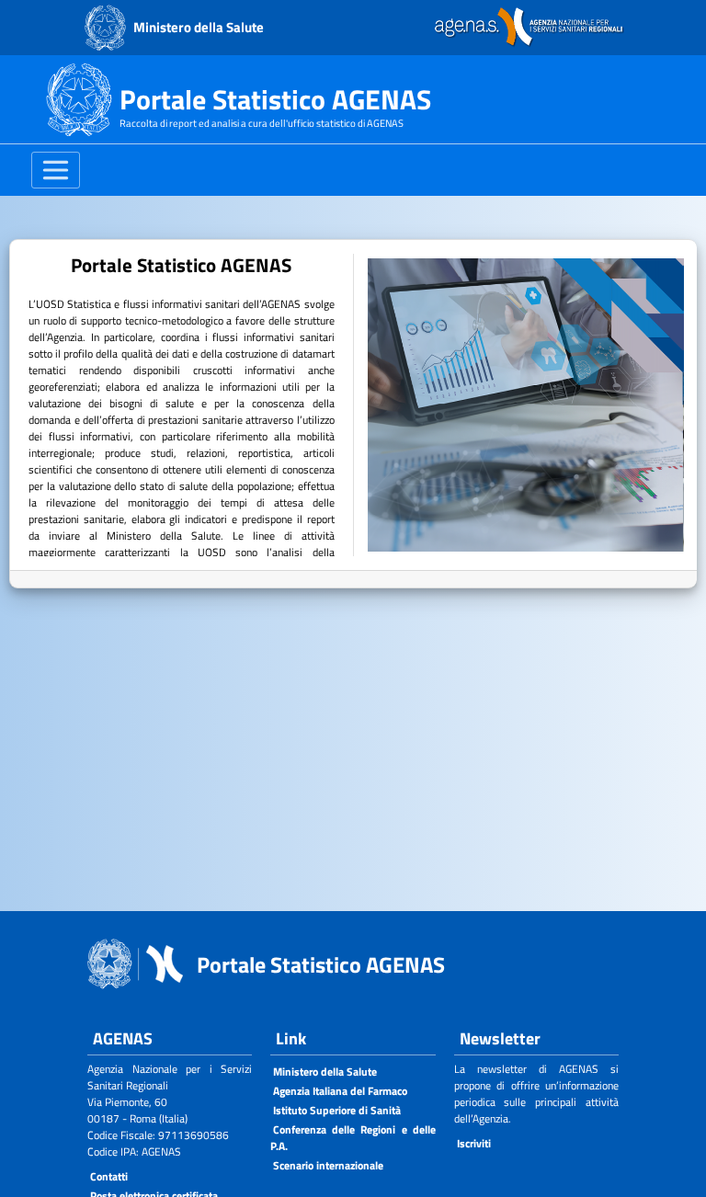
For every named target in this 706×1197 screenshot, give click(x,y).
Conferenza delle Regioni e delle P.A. (352, 1138)
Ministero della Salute (325, 1071)
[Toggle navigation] (55, 170)
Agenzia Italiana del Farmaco (340, 1091)
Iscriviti (474, 1143)
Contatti (109, 1176)
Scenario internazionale (328, 1165)
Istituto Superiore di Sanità (337, 1110)
